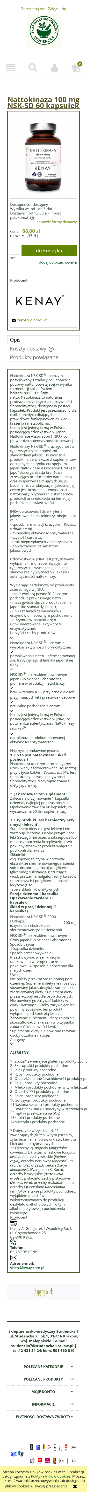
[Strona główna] (43, 33)
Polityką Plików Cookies (50, 1476)
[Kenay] (39, 299)
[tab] (43, 339)
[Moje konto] (54, 67)
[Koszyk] (76, 67)
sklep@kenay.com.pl (27, 1267)
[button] (11, 67)
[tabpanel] (43, 821)
